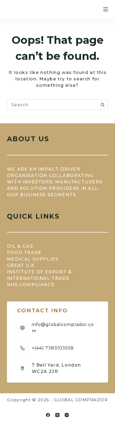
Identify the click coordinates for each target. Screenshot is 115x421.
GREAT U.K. (21, 265)
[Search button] (102, 104)
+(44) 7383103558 (53, 348)
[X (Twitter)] (57, 415)
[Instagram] (67, 415)
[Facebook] (48, 415)
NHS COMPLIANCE (31, 284)
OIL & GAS (20, 246)
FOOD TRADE (24, 252)
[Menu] (105, 9)
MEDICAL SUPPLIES (32, 259)
